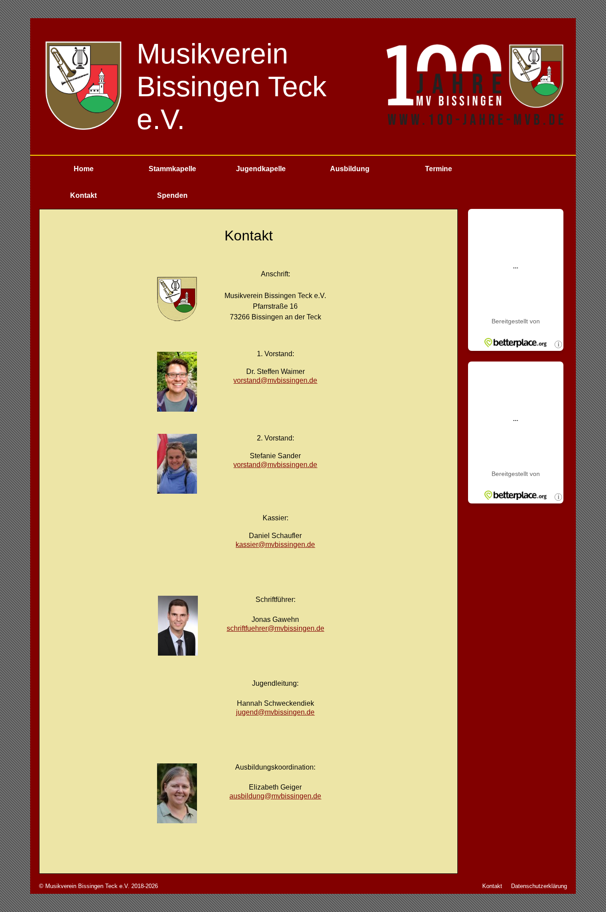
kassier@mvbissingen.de (275, 544)
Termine (438, 169)
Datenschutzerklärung (539, 886)
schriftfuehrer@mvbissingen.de (275, 628)
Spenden (172, 195)
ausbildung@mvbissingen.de (275, 796)
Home (84, 169)
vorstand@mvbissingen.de (275, 380)
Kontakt (83, 195)
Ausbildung (350, 169)
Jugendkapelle (261, 169)
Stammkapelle (172, 169)
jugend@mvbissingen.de (275, 712)
